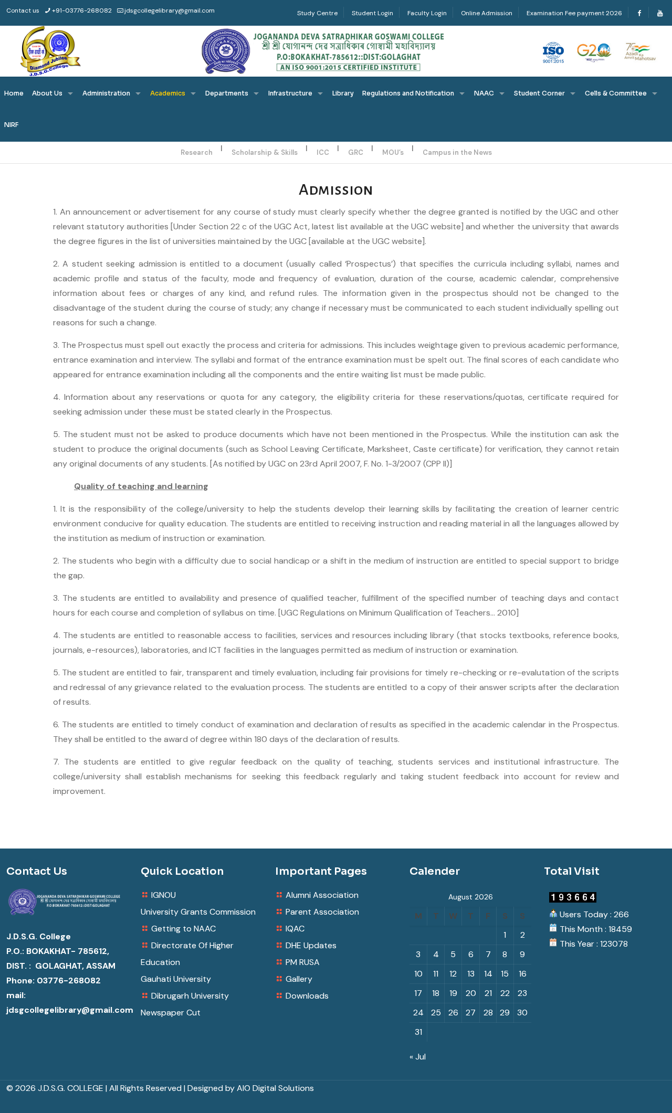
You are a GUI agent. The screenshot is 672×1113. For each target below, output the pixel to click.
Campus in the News (457, 152)
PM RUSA (303, 962)
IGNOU (163, 894)
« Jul (418, 1056)
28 (488, 1012)
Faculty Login (427, 13)
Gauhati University (176, 978)
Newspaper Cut (171, 1012)
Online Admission (486, 13)
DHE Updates (311, 945)
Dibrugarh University (190, 995)
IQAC (295, 928)
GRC (355, 152)
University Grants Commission (198, 911)
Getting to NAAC (183, 928)
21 (488, 993)
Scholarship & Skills (265, 152)
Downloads (307, 995)
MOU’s (393, 152)
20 (471, 993)
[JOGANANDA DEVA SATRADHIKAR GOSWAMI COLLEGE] (336, 51)
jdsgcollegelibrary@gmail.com (169, 10)
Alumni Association (322, 894)
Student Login (372, 13)
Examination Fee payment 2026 (574, 13)
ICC (323, 152)
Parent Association (322, 911)
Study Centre (317, 13)
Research (197, 152)
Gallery (299, 978)
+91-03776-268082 (82, 10)
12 (453, 973)
